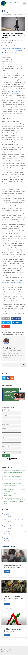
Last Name (4, 419)
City (3, 437)
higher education (8, 332)
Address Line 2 (5, 433)
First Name (4, 415)
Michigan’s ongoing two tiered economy (12, 630)
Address (4, 428)
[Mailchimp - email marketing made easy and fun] (10, 459)
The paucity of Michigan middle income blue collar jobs (13, 598)
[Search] (24, 365)
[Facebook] (8, 378)
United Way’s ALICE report (13, 91)
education (16, 330)
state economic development (15, 334)
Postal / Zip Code (5, 446)
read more (7, 571)
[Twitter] (4, 378)
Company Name (5, 424)
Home (3, 14)
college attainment (9, 330)
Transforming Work (8, 42)
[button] (24, 3)
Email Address (5, 410)
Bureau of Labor (14, 50)
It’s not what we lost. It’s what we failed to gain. (12, 566)
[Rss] (12, 378)
